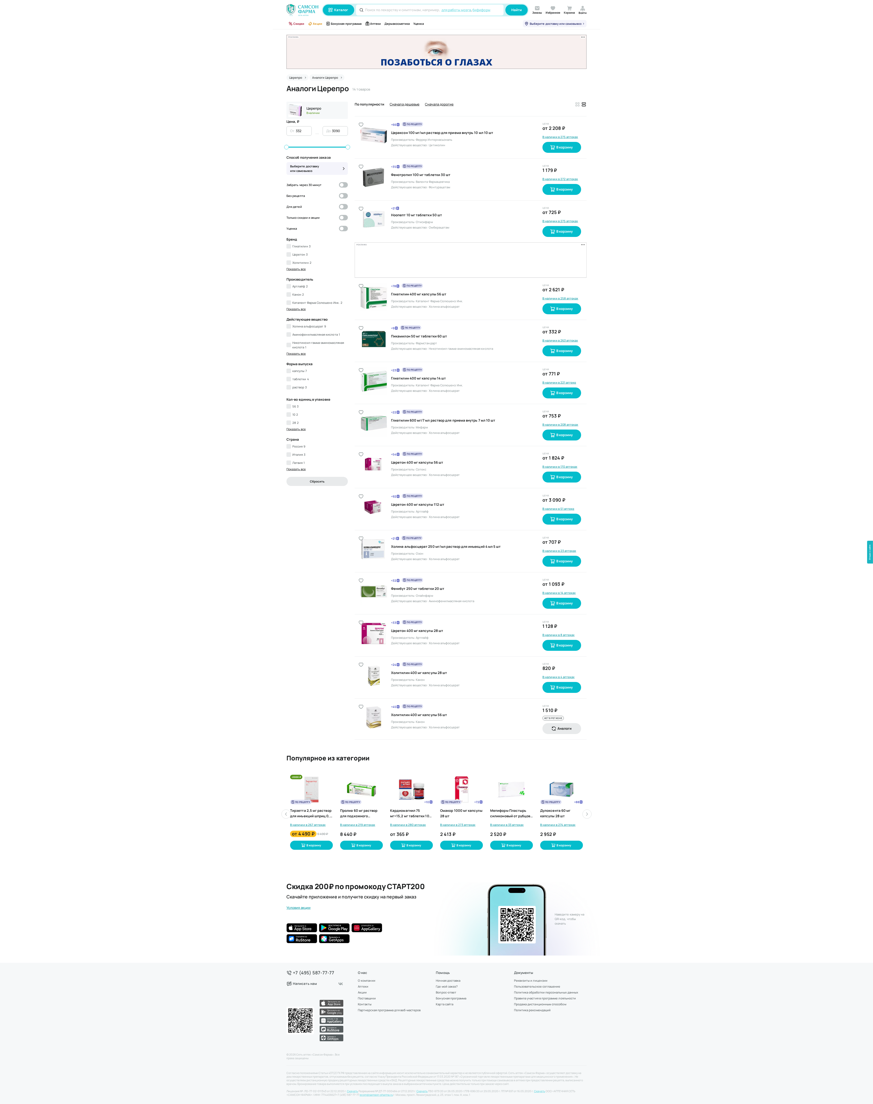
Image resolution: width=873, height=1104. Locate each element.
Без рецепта (295, 196)
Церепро (313, 108)
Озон (419, 518)
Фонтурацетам (439, 187)
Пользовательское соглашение (537, 986)
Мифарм (422, 392)
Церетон (300, 254)
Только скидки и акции (303, 218)
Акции (317, 24)
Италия (298, 455)
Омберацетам (439, 227)
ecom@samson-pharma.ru (376, 1095)
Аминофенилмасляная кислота (316, 334)
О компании (366, 980)
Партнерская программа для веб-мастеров (389, 1010)
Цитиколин (437, 145)
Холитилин (301, 263)
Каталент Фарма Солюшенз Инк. (317, 303)
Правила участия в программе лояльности (545, 998)
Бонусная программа (346, 24)
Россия (298, 446)
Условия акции (298, 872)
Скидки (298, 24)
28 (295, 423)
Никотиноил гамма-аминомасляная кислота (318, 345)
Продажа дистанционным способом (540, 1004)
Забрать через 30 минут (303, 185)
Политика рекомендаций (532, 1010)
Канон (298, 294)
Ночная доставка (448, 980)
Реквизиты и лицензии (530, 980)
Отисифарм (424, 222)
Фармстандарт (426, 308)
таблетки (300, 379)
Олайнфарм (424, 560)
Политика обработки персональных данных (546, 992)
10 (295, 414)
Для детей (294, 207)
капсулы (299, 371)
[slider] (286, 147)
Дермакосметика (397, 24)
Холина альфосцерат (309, 326)
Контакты (365, 1004)
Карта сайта (444, 1004)
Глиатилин (301, 246)
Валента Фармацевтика (433, 182)
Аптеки (375, 24)
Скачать (352, 1091)
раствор (299, 387)
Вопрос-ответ (446, 992)
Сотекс (421, 434)
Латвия (298, 463)
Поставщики (367, 998)
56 (295, 406)
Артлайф (300, 286)
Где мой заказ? (447, 986)
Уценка (418, 24)
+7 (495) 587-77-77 (313, 973)
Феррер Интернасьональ (434, 140)
